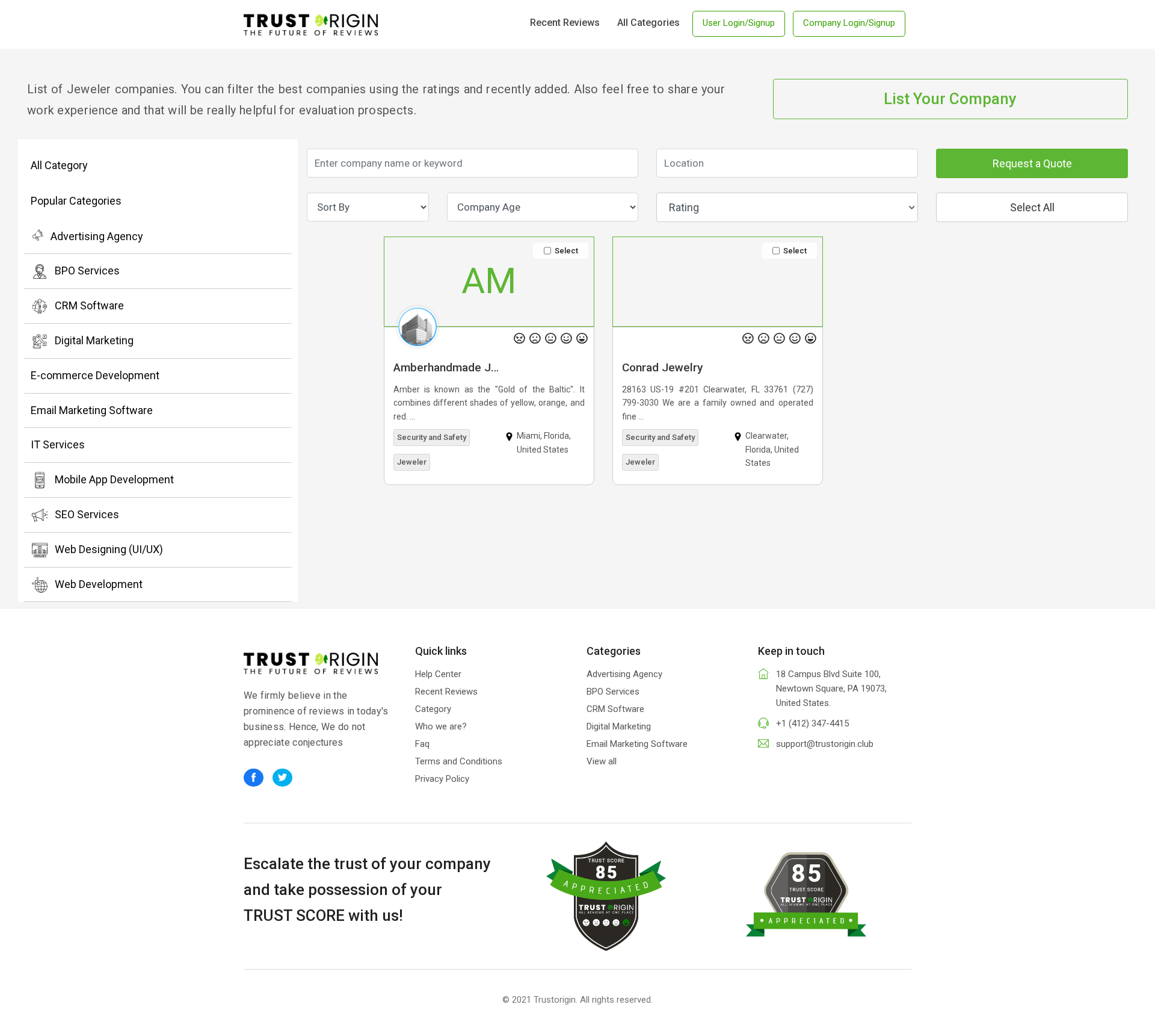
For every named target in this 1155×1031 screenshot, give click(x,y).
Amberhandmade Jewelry (451, 367)
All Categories (648, 22)
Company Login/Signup (849, 22)
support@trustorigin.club (824, 743)
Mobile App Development (114, 479)
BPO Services (87, 270)
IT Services (58, 444)
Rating (684, 207)
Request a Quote (1032, 163)
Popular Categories (76, 200)
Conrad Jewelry (662, 367)
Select (566, 250)
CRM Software (89, 305)
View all (602, 761)
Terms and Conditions (458, 761)
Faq (422, 743)
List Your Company (950, 99)
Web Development (99, 584)
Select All (1032, 207)
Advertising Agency (97, 236)
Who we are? (441, 726)
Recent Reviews (565, 22)
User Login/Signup (739, 22)
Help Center (438, 674)
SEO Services (87, 514)
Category (433, 709)
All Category (59, 165)
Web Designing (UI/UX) (109, 549)
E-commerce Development (95, 375)
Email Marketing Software (92, 410)
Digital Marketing (94, 340)
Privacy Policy (442, 778)
